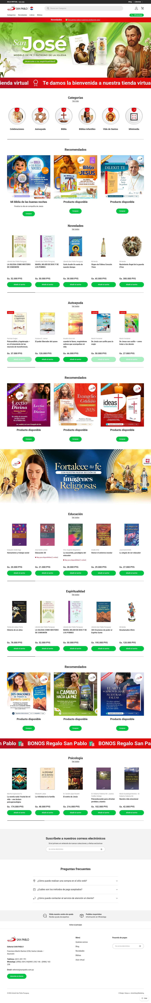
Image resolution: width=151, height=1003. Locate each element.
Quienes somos (82, 942)
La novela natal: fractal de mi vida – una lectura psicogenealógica (18, 799)
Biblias (39, 15)
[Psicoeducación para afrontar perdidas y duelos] (103, 778)
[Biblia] (64, 116)
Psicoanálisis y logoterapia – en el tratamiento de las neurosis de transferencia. (18, 344)
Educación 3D (40, 553)
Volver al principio (75, 925)
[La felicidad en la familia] (47, 778)
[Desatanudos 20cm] (131, 612)
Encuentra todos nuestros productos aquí (84, 20)
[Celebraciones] (17, 116)
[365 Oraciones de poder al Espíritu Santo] (103, 612)
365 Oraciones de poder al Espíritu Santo (101, 631)
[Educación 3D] (47, 534)
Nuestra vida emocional (128, 799)
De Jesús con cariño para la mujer (102, 342)
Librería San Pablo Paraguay (20, 993)
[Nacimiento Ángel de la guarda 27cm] (131, 246)
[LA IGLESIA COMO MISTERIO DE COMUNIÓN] (19, 246)
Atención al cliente (16, 976)
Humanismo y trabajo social (18, 553)
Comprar (29, 214)
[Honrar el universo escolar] (103, 534)
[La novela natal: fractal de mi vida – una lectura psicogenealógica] (19, 778)
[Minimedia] (134, 116)
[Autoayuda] (40, 116)
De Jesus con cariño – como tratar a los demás (130, 342)
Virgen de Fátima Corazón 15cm (101, 265)
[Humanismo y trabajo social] (19, 534)
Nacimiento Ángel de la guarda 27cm (131, 265)
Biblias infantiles (87, 129)
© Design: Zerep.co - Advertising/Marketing (131, 993)
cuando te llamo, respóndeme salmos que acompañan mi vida (75, 344)
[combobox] (83, 8)
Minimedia (134, 129)
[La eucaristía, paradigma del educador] (75, 534)
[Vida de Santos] (111, 116)
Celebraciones (17, 129)
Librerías (138, 2)
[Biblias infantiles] (87, 116)
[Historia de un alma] (19, 612)
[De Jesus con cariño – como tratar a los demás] (131, 323)
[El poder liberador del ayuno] (47, 323)
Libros (32, 15)
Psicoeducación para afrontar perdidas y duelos (103, 800)
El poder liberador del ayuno (46, 341)
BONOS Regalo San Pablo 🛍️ (43, 743)
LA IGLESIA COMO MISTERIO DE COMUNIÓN (19, 265)
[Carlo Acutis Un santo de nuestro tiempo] (75, 246)
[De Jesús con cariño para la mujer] (103, 323)
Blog (130, 2)
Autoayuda (40, 129)
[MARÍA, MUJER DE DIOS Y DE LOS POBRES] (47, 246)
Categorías (11, 15)
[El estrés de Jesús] (75, 778)
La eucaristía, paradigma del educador (74, 554)
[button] (142, 8)
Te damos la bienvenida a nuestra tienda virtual (66, 83)
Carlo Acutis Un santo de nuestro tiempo (73, 265)
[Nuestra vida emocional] (131, 778)
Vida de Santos (110, 129)
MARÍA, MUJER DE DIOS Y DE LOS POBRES (47, 265)
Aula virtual (80, 960)
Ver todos (75, 229)
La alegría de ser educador (130, 553)
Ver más (21, 2)
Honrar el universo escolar (101, 553)
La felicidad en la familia (45, 797)
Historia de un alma (15, 630)
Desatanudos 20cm (127, 630)
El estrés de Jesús (70, 797)
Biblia (64, 129)
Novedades (22, 15)
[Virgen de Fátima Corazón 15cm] (103, 246)
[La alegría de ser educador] (131, 534)
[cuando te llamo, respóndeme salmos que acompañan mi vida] (75, 323)
